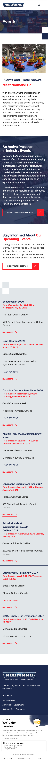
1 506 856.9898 (10, 465)
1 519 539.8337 (10, 418)
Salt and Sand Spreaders (13, 709)
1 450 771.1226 (10, 372)
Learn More (7, 332)
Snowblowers (8, 700)
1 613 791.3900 (10, 600)
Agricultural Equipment (13, 705)
